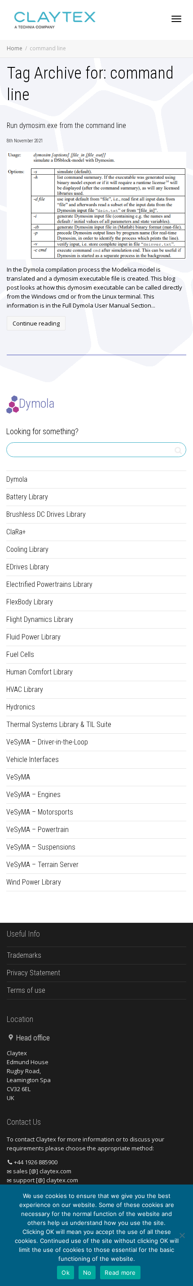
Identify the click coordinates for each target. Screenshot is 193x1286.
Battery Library (27, 497)
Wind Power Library (33, 882)
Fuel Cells (20, 654)
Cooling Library (27, 549)
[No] (181, 1235)
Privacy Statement (33, 973)
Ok (65, 1272)
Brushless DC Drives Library (46, 514)
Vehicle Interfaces (32, 759)
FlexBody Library (29, 602)
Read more (120, 1272)
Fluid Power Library (33, 637)
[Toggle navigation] (176, 18)
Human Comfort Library (39, 672)
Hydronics (20, 707)
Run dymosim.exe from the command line (66, 125)
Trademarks (24, 955)
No (87, 1272)
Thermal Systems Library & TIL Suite (58, 724)
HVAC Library (24, 689)
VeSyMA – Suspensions (40, 847)
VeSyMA (18, 777)
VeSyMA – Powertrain (37, 829)
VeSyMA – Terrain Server (42, 864)
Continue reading (36, 323)
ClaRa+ (16, 532)
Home (14, 48)
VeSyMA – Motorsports (39, 812)
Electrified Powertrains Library (49, 584)
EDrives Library (27, 567)
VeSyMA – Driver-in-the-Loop (47, 742)
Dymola (16, 479)
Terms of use (26, 990)
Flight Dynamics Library (39, 619)
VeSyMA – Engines (33, 794)
